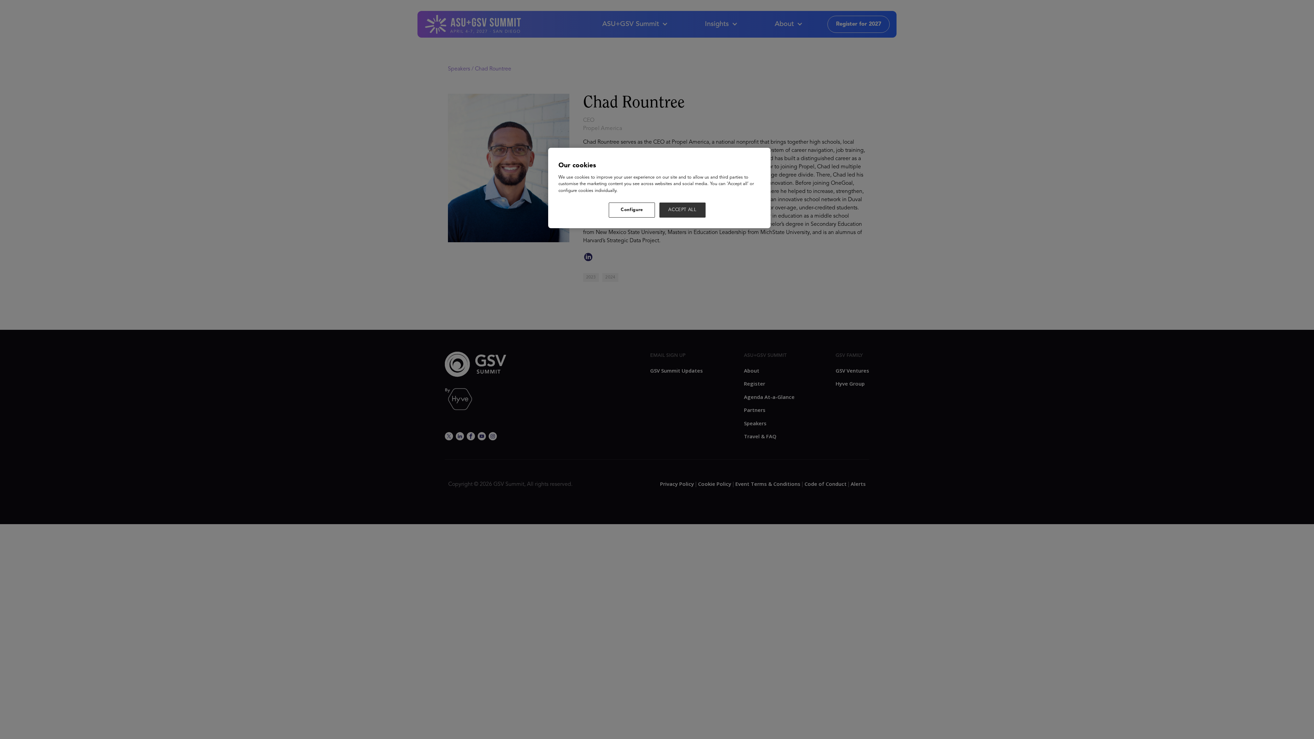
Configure (632, 210)
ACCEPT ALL (682, 210)
